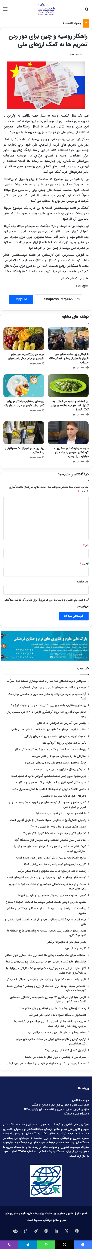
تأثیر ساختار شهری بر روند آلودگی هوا (64, 743)
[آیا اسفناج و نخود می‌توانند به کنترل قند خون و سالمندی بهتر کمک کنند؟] (68, 385)
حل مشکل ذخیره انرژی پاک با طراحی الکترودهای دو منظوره (51, 782)
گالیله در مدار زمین (75, 948)
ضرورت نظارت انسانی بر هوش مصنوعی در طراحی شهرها (52, 895)
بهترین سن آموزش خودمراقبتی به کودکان (24, 450)
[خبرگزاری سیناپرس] (46, 9)
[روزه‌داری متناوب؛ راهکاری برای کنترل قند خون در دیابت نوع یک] (23, 385)
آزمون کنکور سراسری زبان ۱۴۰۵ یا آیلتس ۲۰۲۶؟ (58, 827)
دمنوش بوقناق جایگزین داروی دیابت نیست (60, 769)
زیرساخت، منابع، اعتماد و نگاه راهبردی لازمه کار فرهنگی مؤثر (50, 749)
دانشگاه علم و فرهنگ (76, 1114)
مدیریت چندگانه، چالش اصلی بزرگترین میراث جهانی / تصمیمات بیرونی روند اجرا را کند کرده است (49, 1023)
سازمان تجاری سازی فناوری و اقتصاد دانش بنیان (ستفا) (56, 1109)
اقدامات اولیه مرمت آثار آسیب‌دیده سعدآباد (60, 813)
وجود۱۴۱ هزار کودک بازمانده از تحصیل (63, 796)
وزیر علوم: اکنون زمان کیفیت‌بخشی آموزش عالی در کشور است (48, 776)
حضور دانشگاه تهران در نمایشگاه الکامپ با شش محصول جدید (49, 789)
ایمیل (84, 563)
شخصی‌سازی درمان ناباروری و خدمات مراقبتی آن (57, 1032)
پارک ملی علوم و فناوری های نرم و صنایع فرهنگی (60, 1105)
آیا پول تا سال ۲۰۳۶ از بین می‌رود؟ (65, 1050)
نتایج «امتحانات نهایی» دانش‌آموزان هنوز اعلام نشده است (51, 858)
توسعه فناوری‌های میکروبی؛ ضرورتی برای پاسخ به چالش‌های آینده (46, 877)
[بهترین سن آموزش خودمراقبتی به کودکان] (23, 432)
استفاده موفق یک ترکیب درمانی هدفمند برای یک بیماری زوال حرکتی (45, 955)
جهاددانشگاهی (80, 1100)
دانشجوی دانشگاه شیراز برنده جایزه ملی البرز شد (57, 1015)
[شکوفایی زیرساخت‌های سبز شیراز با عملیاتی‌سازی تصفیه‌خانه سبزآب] (68, 338)
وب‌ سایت (83, 581)
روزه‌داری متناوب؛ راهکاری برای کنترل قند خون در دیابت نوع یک (24, 403)
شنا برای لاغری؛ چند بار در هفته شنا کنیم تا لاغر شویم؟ (54, 833)
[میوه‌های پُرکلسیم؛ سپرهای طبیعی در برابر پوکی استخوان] (23, 338)
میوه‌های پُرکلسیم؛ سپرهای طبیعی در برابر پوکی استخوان (26, 356)
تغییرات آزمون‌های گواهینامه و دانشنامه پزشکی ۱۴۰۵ (55, 864)
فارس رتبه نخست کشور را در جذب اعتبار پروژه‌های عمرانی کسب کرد (46, 979)
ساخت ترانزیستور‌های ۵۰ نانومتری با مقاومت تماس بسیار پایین (48, 729)
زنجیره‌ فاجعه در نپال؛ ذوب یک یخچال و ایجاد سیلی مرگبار (52, 871)
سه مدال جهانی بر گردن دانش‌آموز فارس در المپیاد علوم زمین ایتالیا (46, 1063)
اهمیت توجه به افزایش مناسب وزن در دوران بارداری (55, 736)
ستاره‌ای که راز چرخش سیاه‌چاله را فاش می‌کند (59, 756)
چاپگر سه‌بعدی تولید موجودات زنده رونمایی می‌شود (55, 763)
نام (86, 545)
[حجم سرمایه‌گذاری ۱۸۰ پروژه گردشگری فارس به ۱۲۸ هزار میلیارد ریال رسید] (68, 432)
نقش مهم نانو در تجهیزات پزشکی (66, 942)
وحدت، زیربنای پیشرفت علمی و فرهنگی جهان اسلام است (52, 1008)
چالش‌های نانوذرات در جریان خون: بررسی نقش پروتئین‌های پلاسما (46, 961)
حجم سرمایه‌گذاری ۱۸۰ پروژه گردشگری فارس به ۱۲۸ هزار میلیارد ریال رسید (71, 452)
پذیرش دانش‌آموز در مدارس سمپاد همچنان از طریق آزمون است (48, 820)
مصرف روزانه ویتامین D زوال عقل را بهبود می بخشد (55, 1057)
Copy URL (21, 299)
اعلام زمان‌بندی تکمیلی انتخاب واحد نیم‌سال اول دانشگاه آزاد (50, 840)
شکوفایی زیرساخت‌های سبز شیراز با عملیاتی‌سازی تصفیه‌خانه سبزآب (69, 358)
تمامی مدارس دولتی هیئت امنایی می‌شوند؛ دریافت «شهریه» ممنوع (46, 902)
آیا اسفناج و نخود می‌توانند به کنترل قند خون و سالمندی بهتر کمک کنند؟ (70, 405)
